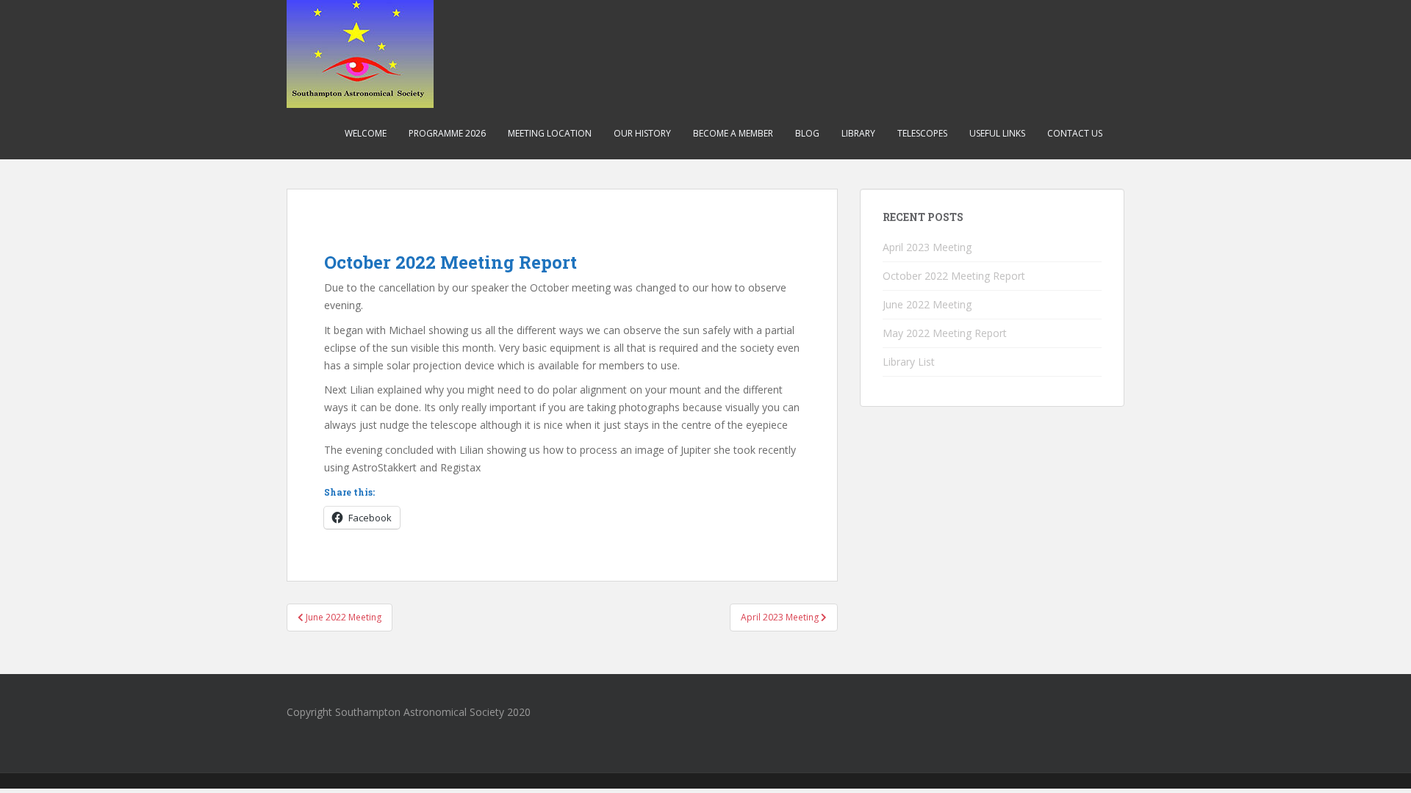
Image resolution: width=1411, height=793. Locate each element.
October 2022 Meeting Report (954, 276)
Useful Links (997, 133)
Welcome (366, 133)
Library (858, 133)
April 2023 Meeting (927, 247)
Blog (807, 133)
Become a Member (733, 133)
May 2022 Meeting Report (945, 333)
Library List (909, 362)
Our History (642, 133)
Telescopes (922, 133)
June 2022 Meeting (927, 304)
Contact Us (1074, 133)
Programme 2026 (447, 133)
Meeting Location (550, 133)
